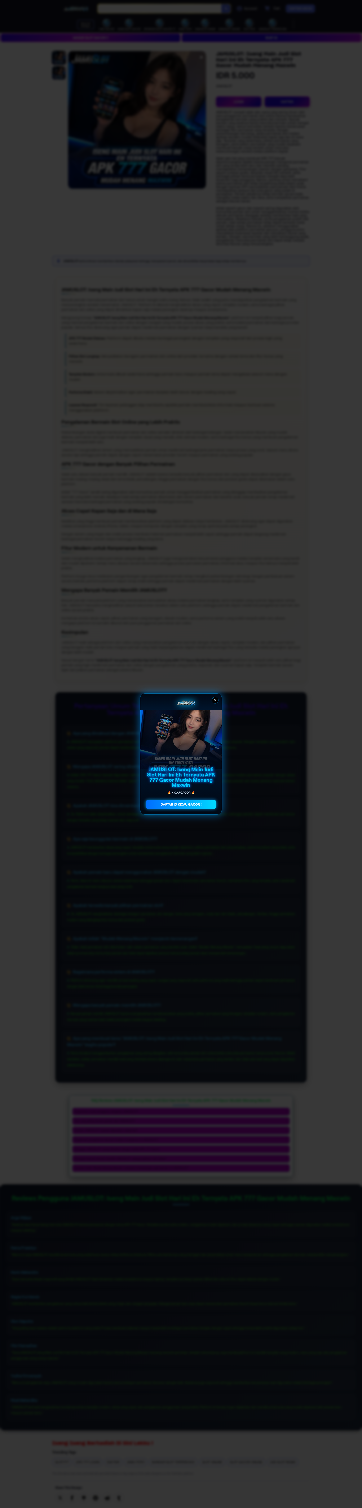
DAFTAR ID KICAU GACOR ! (181, 804)
